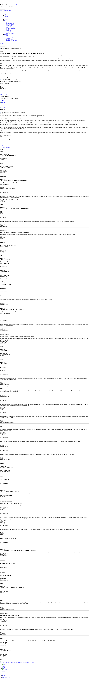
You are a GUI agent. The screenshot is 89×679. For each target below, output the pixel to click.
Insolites (7, 35)
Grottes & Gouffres (9, 25)
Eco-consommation (7, 38)
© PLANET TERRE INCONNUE (6, 677)
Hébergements (6, 34)
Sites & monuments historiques (10, 28)
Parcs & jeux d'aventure (9, 32)
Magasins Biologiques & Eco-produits (11, 40)
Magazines (5, 18)
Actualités (1, 12)
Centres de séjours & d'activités (10, 37)
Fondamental (6, 16)
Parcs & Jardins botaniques (10, 24)
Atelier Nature (6, 20)
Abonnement (2, 43)
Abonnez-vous (3, 92)
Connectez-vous (3, 46)
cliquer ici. (15, 4)
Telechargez (3, 100)
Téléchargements (2, 17)
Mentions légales (4, 673)
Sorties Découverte (7, 22)
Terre (5, 14)
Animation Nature (8, 30)
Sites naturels (8, 29)
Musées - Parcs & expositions (10, 27)
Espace (5, 15)
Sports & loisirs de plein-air (10, 33)
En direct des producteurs (9, 39)
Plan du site (3, 675)
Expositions (6, 19)
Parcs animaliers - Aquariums (10, 23)
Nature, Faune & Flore (7, 13)
